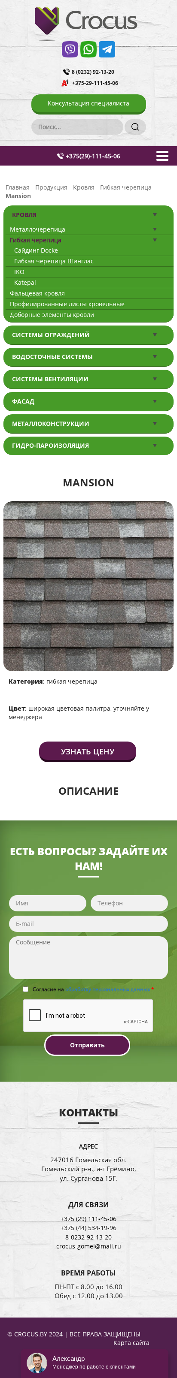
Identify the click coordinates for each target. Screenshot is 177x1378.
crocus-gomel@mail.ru (88, 1246)
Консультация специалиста (88, 103)
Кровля (24, 215)
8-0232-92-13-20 (88, 1237)
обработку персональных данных (107, 989)
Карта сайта (131, 1343)
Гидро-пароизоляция (50, 445)
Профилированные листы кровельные (67, 304)
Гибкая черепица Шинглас (54, 261)
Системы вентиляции (50, 379)
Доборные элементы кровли (52, 315)
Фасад (23, 401)
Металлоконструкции (50, 423)
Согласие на (93, 989)
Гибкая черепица (35, 240)
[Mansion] (88, 585)
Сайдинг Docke (36, 250)
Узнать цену (87, 751)
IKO (19, 272)
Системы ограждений (51, 335)
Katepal (25, 282)
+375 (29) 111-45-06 (88, 1219)
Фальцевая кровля (37, 293)
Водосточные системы (52, 357)
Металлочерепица (37, 229)
